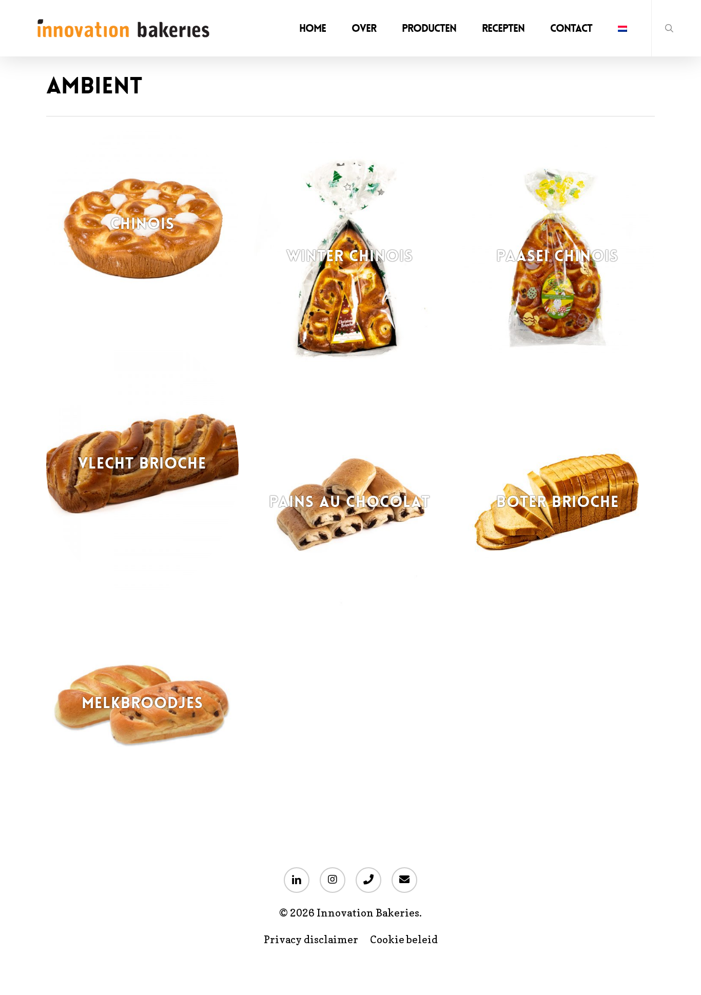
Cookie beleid (404, 940)
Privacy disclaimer (311, 940)
